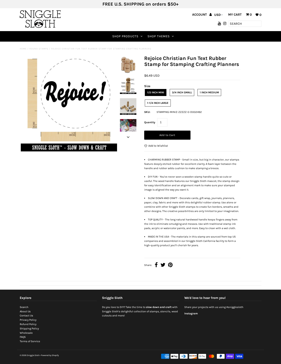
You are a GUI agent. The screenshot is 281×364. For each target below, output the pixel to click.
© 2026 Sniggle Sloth (29, 355)
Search (24, 307)
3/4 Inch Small (182, 92)
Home (23, 48)
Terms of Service (30, 341)
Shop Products (125, 36)
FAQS (23, 336)
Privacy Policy (28, 319)
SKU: (147, 112)
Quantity (149, 122)
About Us (25, 311)
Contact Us (26, 315)
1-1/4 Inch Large (157, 102)
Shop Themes (158, 36)
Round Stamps (38, 48)
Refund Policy (28, 324)
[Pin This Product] (170, 265)
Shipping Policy (29, 328)
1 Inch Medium (209, 92)
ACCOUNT (200, 14)
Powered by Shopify (50, 355)
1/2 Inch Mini (155, 92)
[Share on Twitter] (162, 265)
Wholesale (26, 332)
